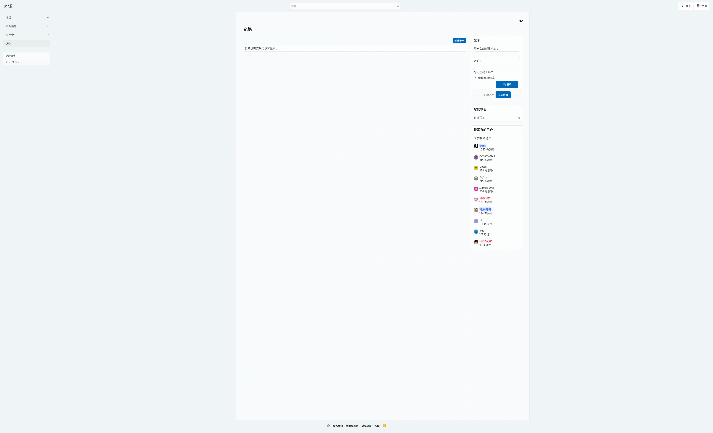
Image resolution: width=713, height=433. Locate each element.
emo (481, 230)
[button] (48, 17)
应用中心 (11, 35)
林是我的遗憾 (486, 187)
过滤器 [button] (458, 40)
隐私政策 (366, 425)
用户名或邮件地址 (485, 48)
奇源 (8, 6)
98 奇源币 (485, 245)
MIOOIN (483, 166)
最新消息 (11, 26)
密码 (476, 61)
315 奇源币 (486, 160)
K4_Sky (483, 177)
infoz (482, 220)
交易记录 (10, 55)
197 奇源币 (486, 202)
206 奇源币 (486, 191)
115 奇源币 (485, 224)
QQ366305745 (487, 156)
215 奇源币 (486, 181)
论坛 (8, 17)
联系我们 (338, 425)
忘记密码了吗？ (483, 72)
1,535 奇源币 (487, 149)
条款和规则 (352, 425)
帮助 (377, 425)
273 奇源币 (486, 170)
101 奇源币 (485, 234)
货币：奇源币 (12, 61)
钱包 (8, 43)
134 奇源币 (486, 213)
